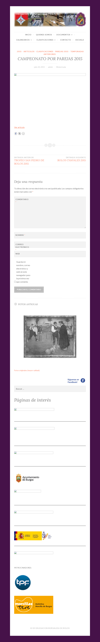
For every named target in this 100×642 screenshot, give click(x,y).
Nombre (20, 235)
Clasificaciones (44, 40)
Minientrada (61, 67)
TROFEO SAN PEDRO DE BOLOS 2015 (29, 160)
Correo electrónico (21, 247)
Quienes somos (44, 35)
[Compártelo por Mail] (23, 133)
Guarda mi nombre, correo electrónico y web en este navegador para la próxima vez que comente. (23, 272)
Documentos (63, 35)
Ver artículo (19, 127)
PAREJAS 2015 (61, 51)
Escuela (80, 40)
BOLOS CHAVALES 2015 (71, 159)
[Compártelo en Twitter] (19, 133)
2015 (19, 51)
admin (50, 67)
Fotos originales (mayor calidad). (27, 370)
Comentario (21, 200)
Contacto (65, 40)
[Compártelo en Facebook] (15, 133)
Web (17, 254)
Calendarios (23, 40)
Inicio (28, 35)
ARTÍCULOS (29, 51)
